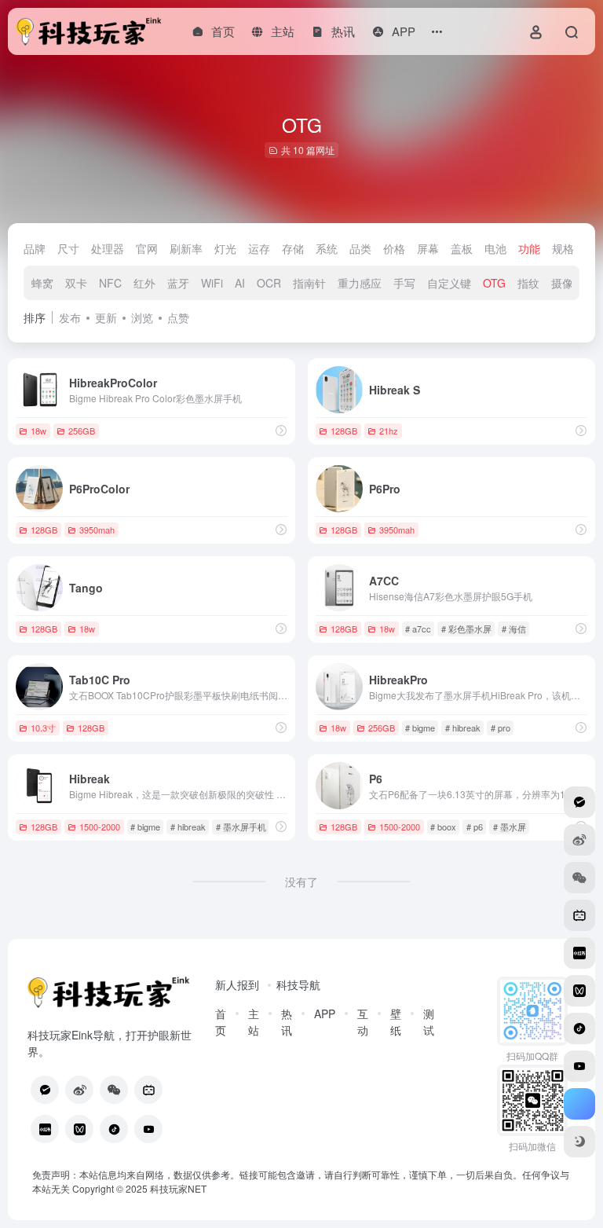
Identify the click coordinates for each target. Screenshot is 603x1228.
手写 (404, 283)
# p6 (474, 826)
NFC (110, 283)
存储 (293, 248)
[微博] (79, 1090)
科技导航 (298, 984)
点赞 (178, 317)
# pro (500, 727)
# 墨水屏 (509, 826)
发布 (70, 317)
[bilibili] (148, 1090)
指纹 (528, 283)
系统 (327, 248)
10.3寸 (43, 727)
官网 (147, 248)
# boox (443, 826)
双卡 (76, 283)
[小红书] (45, 1129)
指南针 (309, 283)
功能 (529, 248)
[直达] (281, 430)
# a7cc (418, 628)
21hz (388, 430)
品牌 (35, 248)
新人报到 (237, 984)
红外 (144, 283)
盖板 (462, 248)
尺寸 (68, 248)
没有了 (301, 881)
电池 (495, 248)
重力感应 (360, 283)
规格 (563, 248)
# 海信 (514, 628)
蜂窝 (42, 283)
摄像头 (567, 283)
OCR (269, 283)
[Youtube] (148, 1129)
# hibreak (463, 727)
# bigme (420, 727)
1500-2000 (99, 826)
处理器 (107, 248)
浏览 (142, 317)
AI (240, 283)
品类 (360, 248)
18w (38, 430)
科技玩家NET (177, 1188)
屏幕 (428, 248)
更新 (106, 317)
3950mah (97, 529)
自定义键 (449, 283)
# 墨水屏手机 (241, 826)
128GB (344, 430)
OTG (494, 283)
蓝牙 (178, 283)
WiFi (212, 283)
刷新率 (186, 248)
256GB (81, 430)
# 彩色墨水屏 (466, 628)
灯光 (225, 248)
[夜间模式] (579, 1141)
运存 (259, 248)
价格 (394, 248)
